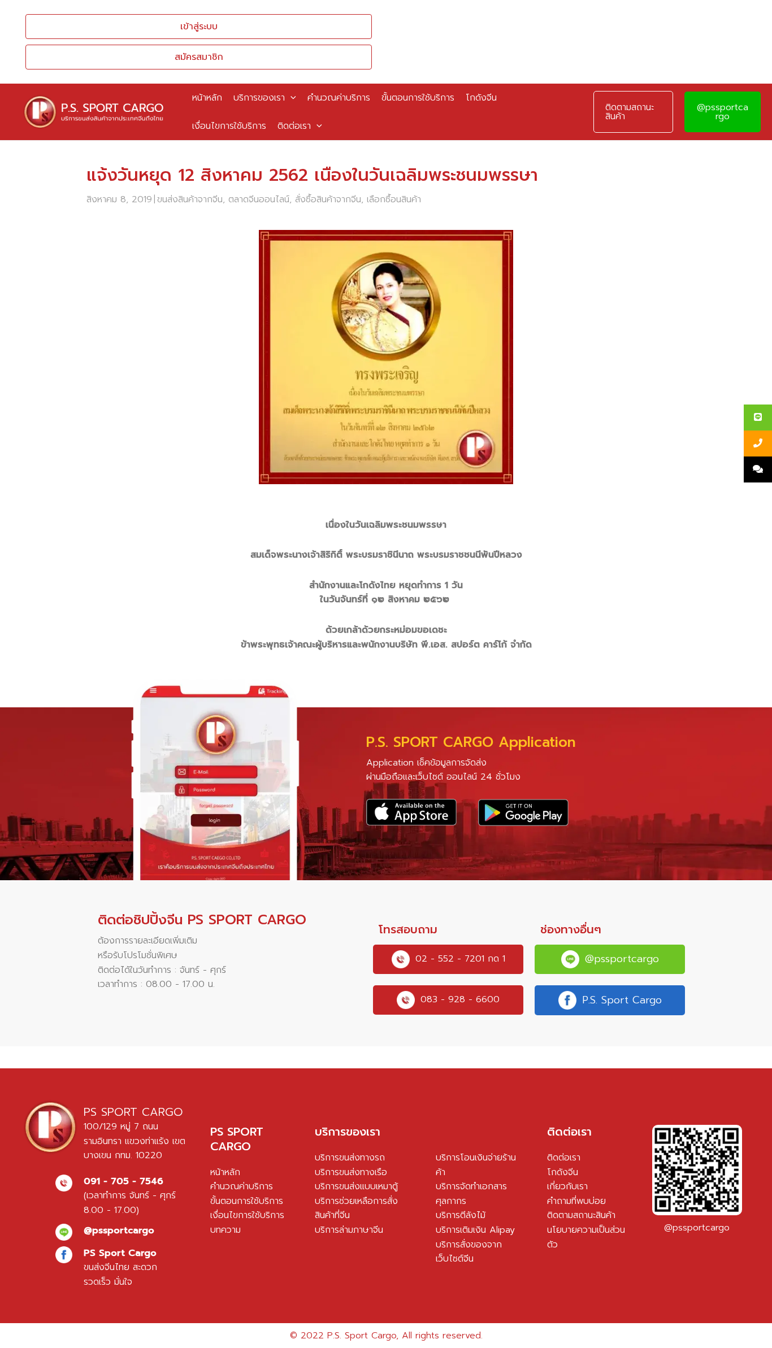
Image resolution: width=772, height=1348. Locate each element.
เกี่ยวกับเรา (567, 1186)
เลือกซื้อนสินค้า (394, 199)
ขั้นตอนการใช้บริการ (246, 1201)
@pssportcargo (722, 112)
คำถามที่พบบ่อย (576, 1201)
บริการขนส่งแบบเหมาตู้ (356, 1186)
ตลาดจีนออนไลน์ (258, 199)
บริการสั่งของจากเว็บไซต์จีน (469, 1252)
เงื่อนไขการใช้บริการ (247, 1215)
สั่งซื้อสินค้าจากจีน (328, 199)
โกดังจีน (562, 1172)
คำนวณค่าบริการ (241, 1186)
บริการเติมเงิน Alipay (475, 1230)
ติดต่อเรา (563, 1157)
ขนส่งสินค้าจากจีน (190, 199)
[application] (290, 97)
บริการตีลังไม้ (460, 1215)
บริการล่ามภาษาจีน (349, 1230)
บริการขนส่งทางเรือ (351, 1172)
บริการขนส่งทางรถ (350, 1157)
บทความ (225, 1230)
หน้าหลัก (225, 1172)
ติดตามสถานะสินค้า (581, 1215)
